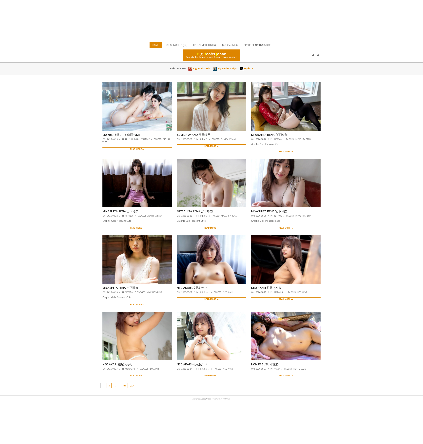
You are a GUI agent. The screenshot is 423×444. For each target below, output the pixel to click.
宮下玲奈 (278, 139)
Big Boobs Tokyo (227, 68)
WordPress (225, 398)
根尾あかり (205, 292)
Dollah (208, 398)
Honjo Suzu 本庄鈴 (265, 364)
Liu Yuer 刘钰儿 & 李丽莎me (121, 134)
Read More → (137, 149)
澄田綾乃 (204, 139)
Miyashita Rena (303, 139)
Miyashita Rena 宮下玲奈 (269, 134)
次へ (132, 385)
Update (248, 68)
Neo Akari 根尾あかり (192, 287)
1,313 (123, 385)
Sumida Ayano (228, 139)
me (164, 139)
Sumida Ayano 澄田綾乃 (193, 134)
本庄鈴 (277, 368)
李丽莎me (145, 139)
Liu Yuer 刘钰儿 (132, 139)
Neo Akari (228, 292)
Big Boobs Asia (201, 68)
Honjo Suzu (299, 368)
